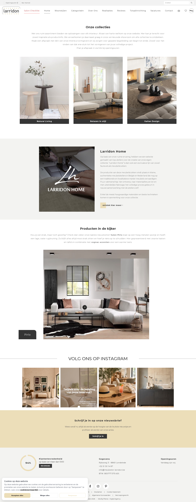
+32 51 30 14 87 (106, 466)
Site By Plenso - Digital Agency (109, 499)
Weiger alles (45, 495)
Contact (169, 11)
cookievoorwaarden (29, 490)
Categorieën (77, 11)
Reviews (121, 11)
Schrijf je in (98, 436)
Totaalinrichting (138, 11)
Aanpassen (72, 495)
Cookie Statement (113, 492)
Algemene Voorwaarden (101, 495)
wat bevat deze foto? (98, 298)
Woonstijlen (61, 11)
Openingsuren (11, 3)
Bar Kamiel (26, 3)
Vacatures (155, 11)
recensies (45, 466)
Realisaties (107, 11)
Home (47, 11)
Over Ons (93, 11)
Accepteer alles (17, 495)
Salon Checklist (32, 11)
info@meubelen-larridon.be (112, 470)
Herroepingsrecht (122, 495)
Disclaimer (98, 492)
